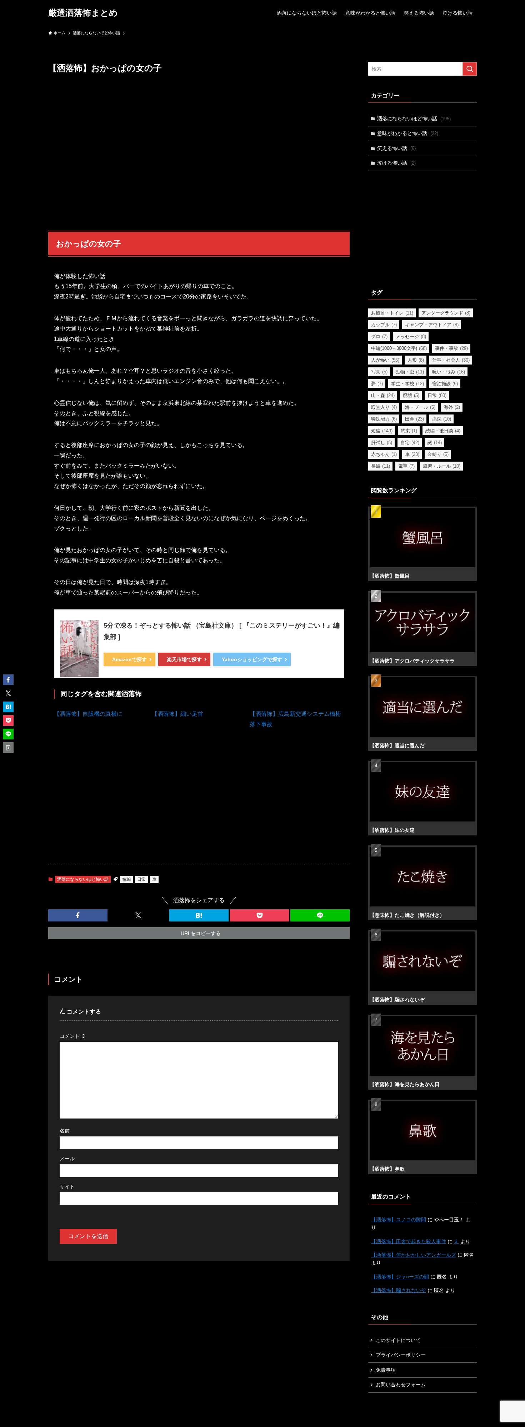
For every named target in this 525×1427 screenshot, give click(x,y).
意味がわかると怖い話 (407, 133)
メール (67, 1158)
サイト (67, 1187)
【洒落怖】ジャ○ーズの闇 (400, 1277)
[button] (78, 915)
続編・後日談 (442, 430)
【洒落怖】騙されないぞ (398, 1290)
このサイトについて (398, 1340)
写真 (379, 372)
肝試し (381, 442)
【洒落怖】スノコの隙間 (398, 1219)
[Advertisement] (199, 150)
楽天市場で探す (184, 659)
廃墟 (411, 395)
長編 (380, 466)
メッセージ (411, 336)
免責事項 (386, 1370)
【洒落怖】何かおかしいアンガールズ (413, 1255)
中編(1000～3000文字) (399, 348)
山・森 (383, 395)
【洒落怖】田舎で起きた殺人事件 (408, 1241)
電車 (406, 466)
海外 (452, 407)
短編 (126, 879)
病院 (441, 419)
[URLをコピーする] (8, 747)
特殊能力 (384, 419)
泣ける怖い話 (396, 163)
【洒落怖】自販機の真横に (88, 714)
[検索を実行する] (469, 69)
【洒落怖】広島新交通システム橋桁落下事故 (295, 719)
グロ (379, 336)
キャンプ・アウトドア (432, 324)
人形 (416, 360)
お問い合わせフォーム (401, 1384)
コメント (73, 1036)
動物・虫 (410, 372)
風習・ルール (441, 466)
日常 (141, 879)
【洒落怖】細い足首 (177, 714)
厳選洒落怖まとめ (83, 13)
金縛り (438, 454)
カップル (384, 324)
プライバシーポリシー (401, 1355)
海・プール (420, 407)
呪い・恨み (448, 372)
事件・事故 (451, 348)
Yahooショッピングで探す (252, 659)
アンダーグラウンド (445, 313)
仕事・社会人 (451, 360)
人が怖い (385, 360)
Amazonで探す (129, 659)
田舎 (414, 419)
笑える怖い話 (396, 148)
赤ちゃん (384, 454)
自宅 (409, 442)
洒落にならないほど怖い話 (83, 879)
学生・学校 (407, 383)
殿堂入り (384, 407)
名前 (65, 1131)
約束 (409, 430)
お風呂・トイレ (392, 313)
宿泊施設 (445, 383)
